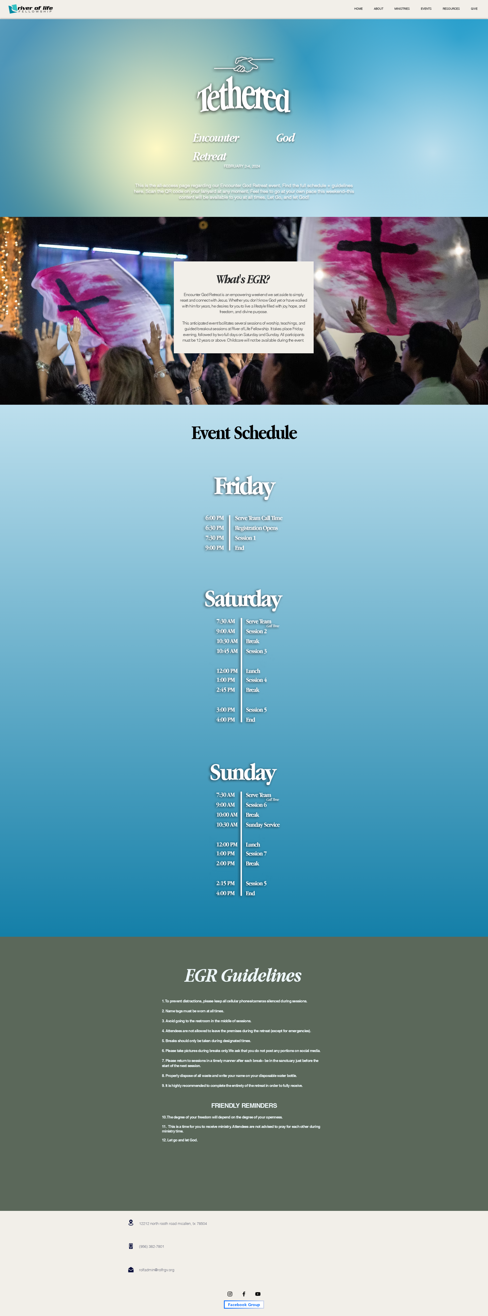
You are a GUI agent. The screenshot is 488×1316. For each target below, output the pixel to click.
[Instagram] (230, 1294)
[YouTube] (258, 1294)
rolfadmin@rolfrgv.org (156, 1269)
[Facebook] (244, 1294)
